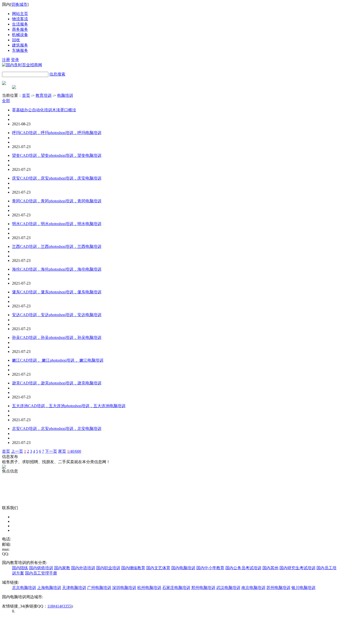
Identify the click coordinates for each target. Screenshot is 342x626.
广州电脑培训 (99, 587)
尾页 (62, 451)
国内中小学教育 (210, 568)
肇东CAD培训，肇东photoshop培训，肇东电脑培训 (56, 292)
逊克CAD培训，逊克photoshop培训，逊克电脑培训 (56, 383)
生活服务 (20, 24)
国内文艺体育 (158, 568)
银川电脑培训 (303, 587)
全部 (6, 101)
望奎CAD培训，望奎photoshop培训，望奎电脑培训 (56, 155)
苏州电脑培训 (278, 587)
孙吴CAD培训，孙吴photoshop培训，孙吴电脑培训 (56, 337)
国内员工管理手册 (41, 573)
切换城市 (19, 4)
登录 (15, 60)
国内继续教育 (133, 568)
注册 (6, 60)
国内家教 (62, 568)
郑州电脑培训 (203, 587)
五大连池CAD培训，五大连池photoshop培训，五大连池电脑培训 (68, 406)
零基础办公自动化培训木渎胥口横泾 (44, 110)
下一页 (51, 451)
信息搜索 (57, 74)
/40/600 (74, 451)
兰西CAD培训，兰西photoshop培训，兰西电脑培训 (56, 246)
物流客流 (20, 19)
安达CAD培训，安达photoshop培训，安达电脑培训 (56, 315)
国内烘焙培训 (41, 568)
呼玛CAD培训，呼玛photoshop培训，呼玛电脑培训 (56, 133)
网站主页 (20, 14)
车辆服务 (20, 50)
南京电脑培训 (253, 587)
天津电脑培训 (74, 587)
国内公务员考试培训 (243, 568)
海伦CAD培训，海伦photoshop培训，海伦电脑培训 (56, 269)
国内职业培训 (108, 568)
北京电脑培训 (24, 587)
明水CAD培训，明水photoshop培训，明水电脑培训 (56, 224)
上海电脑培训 (49, 587)
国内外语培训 (83, 568)
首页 (26, 95)
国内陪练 (20, 568)
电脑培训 (65, 95)
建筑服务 (20, 45)
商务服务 (20, 29)
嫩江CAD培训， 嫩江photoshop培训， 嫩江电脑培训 (57, 360)
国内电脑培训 (183, 568)
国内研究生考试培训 (297, 568)
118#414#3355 (59, 606)
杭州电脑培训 (149, 587)
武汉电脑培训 (228, 587)
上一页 (17, 451)
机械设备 (20, 35)
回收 (16, 40)
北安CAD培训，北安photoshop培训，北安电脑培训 (56, 428)
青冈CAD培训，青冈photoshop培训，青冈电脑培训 (56, 201)
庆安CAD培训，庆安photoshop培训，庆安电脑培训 (56, 178)
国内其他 (270, 568)
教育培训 (44, 95)
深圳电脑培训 (124, 587)
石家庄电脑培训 (176, 587)
